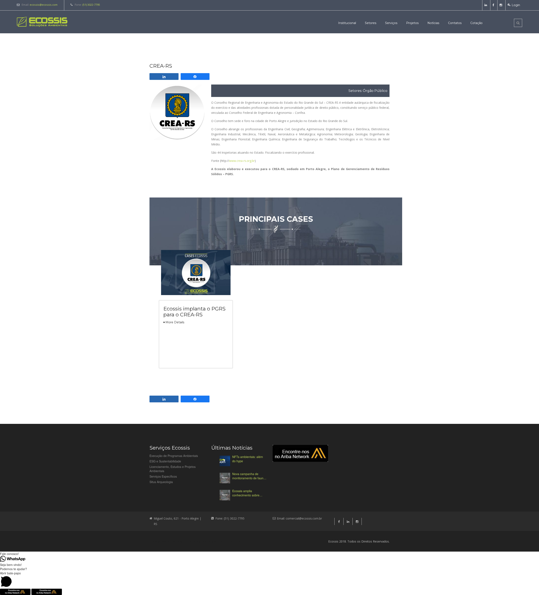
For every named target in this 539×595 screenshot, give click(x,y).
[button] (269, 580)
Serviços (391, 23)
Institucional (347, 23)
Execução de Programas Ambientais (173, 456)
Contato (237, 541)
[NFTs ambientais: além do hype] (225, 461)
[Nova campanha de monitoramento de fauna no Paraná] (225, 478)
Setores (370, 23)
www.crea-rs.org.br (242, 161)
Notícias (433, 23)
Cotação (476, 23)
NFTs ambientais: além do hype (247, 459)
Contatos (455, 23)
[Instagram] (501, 5)
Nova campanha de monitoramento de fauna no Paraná (248, 476)
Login (516, 5)
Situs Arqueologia (161, 482)
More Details (174, 322)
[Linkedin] (486, 5)
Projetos (412, 23)
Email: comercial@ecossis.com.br (299, 518)
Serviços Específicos (163, 476)
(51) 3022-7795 (91, 5)
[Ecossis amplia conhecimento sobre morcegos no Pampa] (225, 495)
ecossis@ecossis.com (43, 5)
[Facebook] (493, 5)
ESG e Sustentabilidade (165, 461)
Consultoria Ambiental (165, 541)
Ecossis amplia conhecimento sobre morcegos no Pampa (246, 493)
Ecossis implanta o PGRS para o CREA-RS (194, 312)
